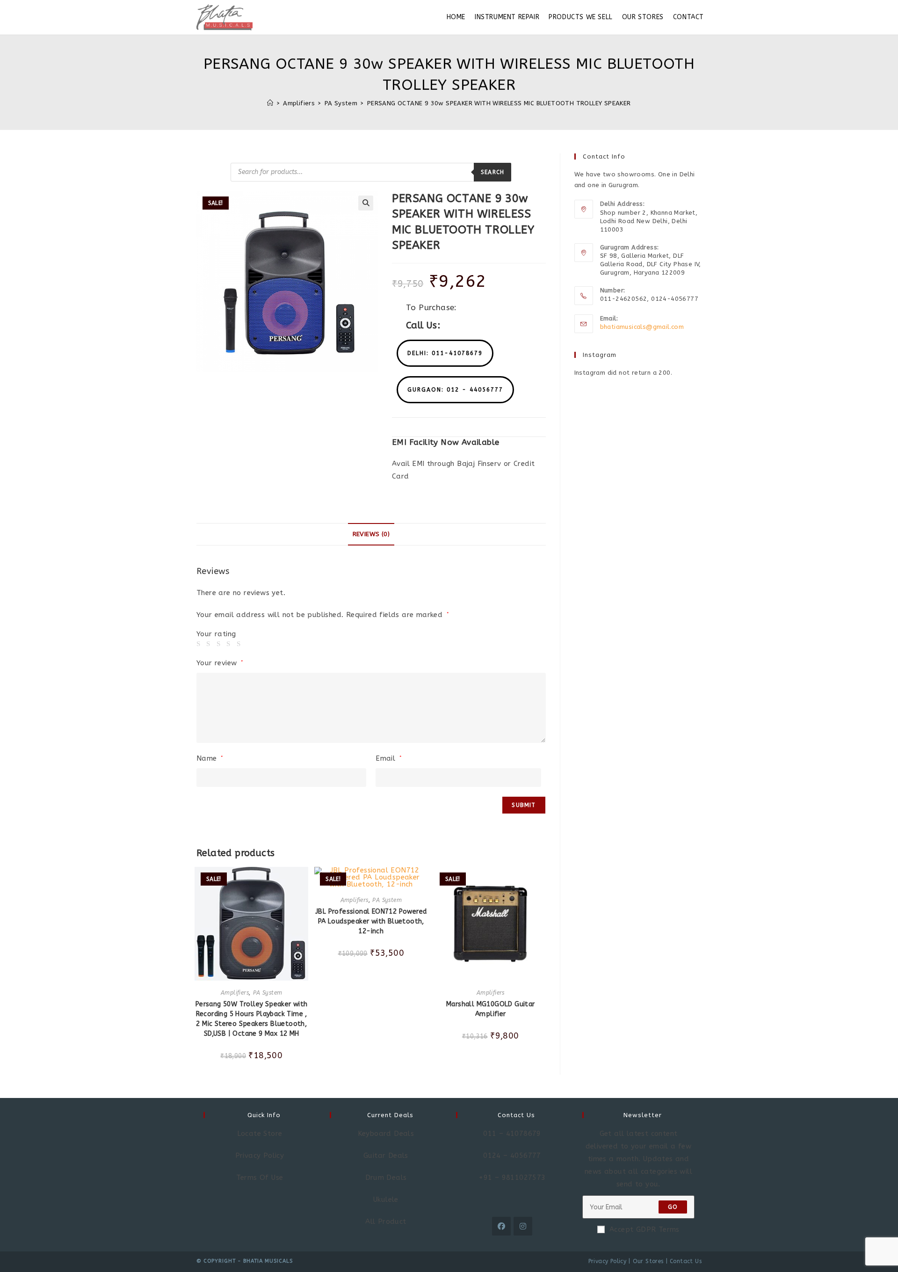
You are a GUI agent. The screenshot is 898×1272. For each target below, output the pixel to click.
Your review (219, 663)
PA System (267, 992)
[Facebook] (501, 1226)
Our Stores (648, 1261)
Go (673, 1207)
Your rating (216, 634)
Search (492, 172)
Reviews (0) (371, 534)
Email (389, 758)
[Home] (270, 103)
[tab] (371, 534)
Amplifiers (235, 992)
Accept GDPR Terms (644, 1229)
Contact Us (686, 1261)
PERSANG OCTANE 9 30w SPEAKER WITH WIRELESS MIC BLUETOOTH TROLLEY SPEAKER (499, 103)
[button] (445, 353)
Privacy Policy (607, 1261)
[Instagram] (523, 1226)
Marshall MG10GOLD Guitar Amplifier (490, 1009)
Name (209, 758)
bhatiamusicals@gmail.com (642, 326)
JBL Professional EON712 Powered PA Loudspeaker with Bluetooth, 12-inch (371, 921)
